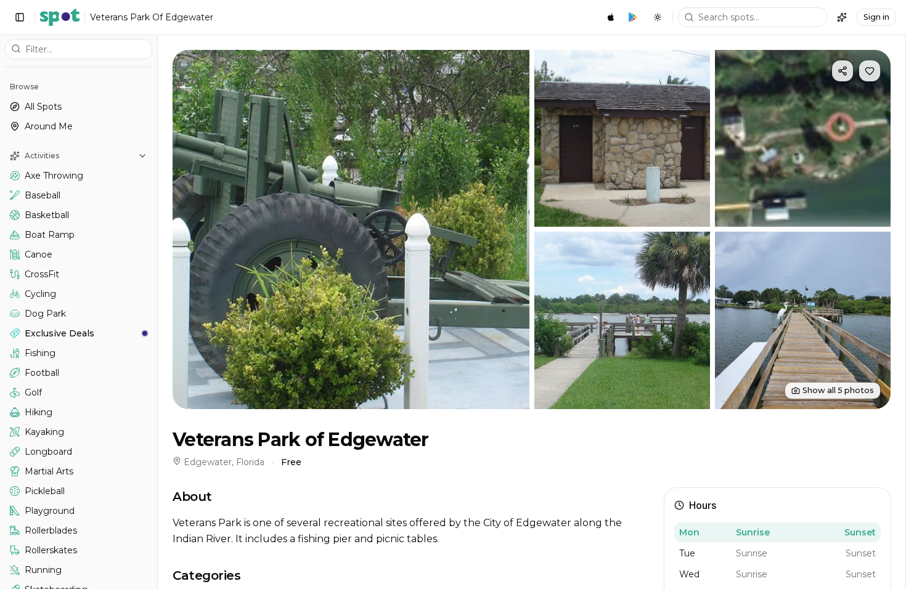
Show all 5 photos (838, 390)
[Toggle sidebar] (20, 17)
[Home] (60, 17)
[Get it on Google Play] (633, 17)
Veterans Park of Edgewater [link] (151, 17)
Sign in (876, 17)
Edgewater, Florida (224, 462)
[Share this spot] (842, 71)
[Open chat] (842, 17)
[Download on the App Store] (611, 17)
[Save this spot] (870, 71)
